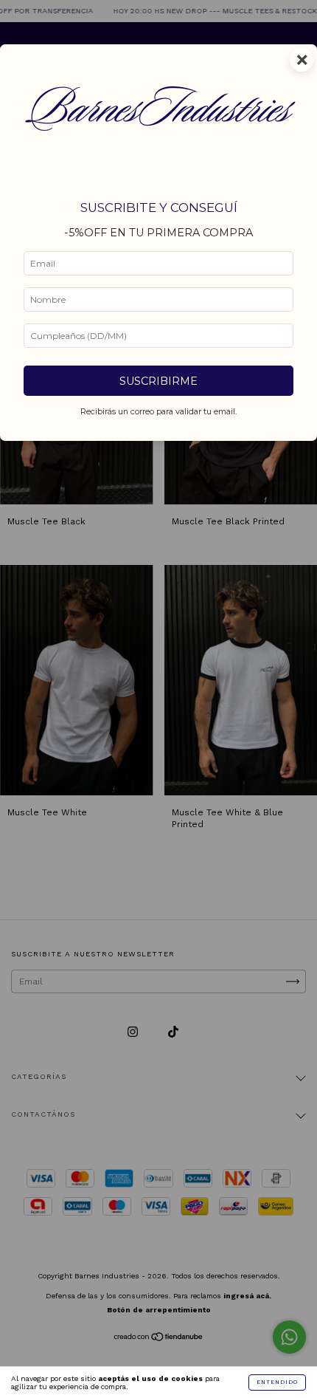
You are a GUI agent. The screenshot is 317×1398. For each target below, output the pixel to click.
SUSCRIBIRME (158, 381)
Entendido (277, 1382)
